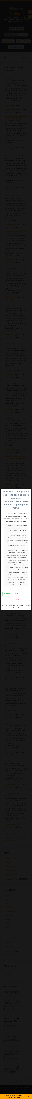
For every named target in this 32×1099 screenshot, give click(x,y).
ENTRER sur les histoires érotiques (16, 594)
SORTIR (16, 600)
